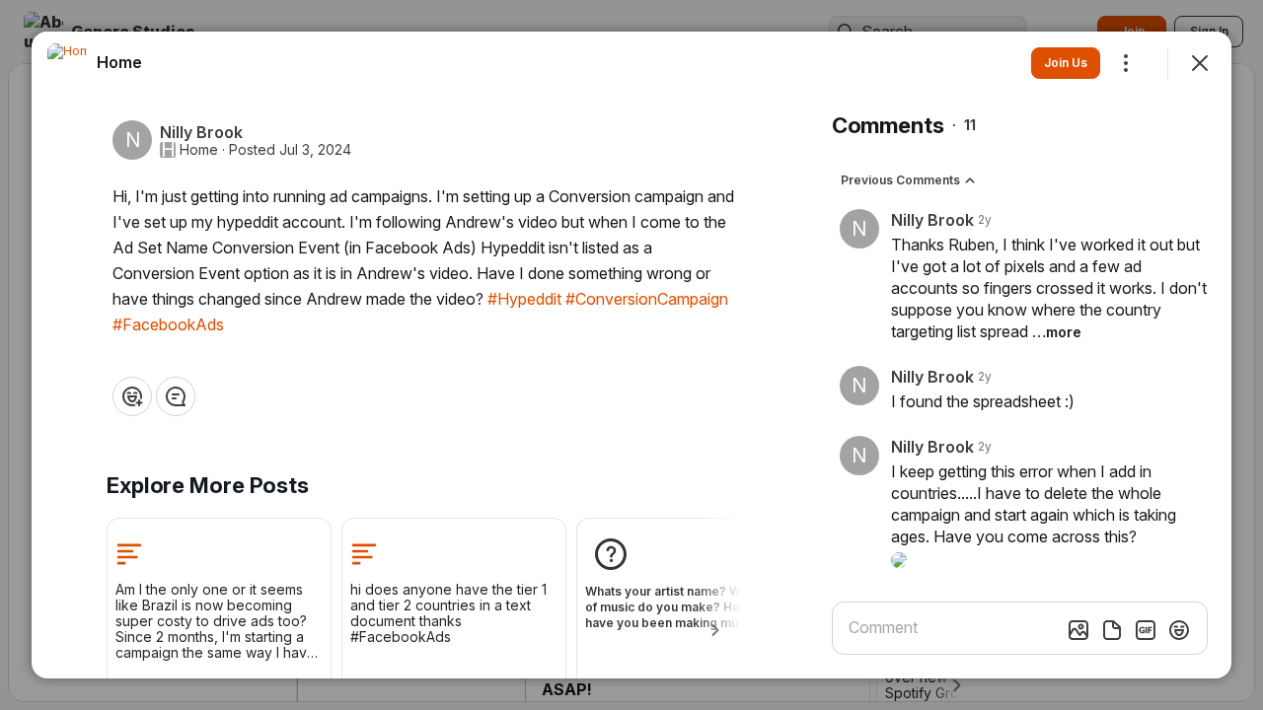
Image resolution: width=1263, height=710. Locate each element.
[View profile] (67, 63)
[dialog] (631, 355)
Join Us (1065, 62)
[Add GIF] (1145, 630)
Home (199, 150)
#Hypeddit (524, 299)
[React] (132, 396)
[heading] (119, 62)
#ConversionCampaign (646, 299)
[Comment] (175, 396)
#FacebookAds (168, 324)
